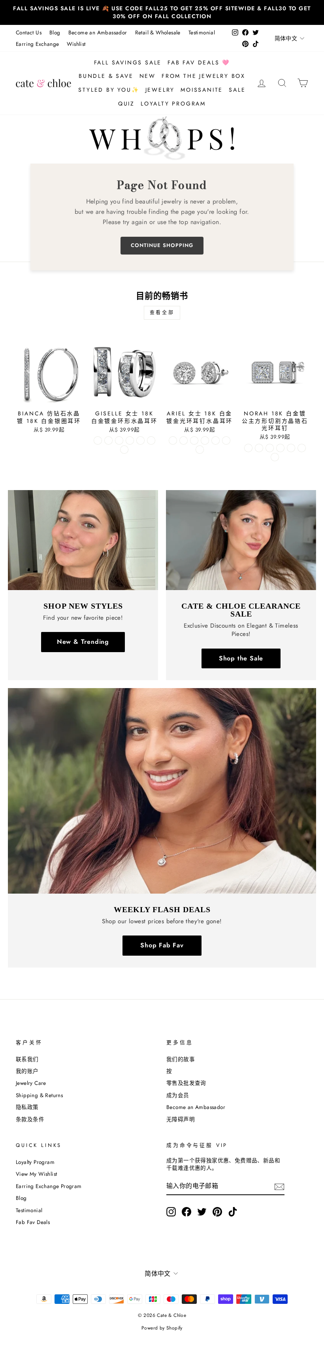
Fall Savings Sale (128, 62)
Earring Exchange (37, 44)
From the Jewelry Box (203, 76)
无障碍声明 (180, 1119)
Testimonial (201, 32)
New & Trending (83, 641)
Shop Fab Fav (162, 945)
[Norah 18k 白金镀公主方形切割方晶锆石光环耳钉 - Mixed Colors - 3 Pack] (275, 457)
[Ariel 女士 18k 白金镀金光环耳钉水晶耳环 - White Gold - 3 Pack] (205, 440)
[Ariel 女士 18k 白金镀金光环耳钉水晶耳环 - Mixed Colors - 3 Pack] (199, 449)
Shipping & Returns (39, 1095)
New (147, 76)
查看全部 (162, 312)
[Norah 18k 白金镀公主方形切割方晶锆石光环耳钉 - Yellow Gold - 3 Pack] (291, 448)
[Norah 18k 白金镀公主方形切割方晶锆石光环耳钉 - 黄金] (259, 448)
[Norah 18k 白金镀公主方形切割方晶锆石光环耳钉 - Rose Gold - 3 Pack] (301, 448)
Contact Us (28, 32)
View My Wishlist (36, 1174)
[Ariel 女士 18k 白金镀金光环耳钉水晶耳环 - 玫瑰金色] (194, 440)
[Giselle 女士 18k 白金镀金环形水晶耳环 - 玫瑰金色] (119, 440)
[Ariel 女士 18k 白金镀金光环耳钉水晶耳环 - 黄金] (183, 440)
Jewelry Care (31, 1083)
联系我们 (27, 1059)
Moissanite (202, 90)
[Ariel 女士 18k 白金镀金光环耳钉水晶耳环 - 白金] (173, 440)
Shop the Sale (241, 658)
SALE (237, 90)
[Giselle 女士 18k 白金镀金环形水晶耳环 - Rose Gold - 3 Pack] (151, 440)
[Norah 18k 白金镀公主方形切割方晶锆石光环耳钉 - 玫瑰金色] (269, 448)
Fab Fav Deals (33, 1222)
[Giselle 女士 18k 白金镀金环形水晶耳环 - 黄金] (108, 440)
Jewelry (160, 90)
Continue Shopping (162, 245)
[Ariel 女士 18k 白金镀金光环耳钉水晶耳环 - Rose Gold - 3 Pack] (226, 440)
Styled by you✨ (108, 90)
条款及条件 (30, 1119)
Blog (54, 32)
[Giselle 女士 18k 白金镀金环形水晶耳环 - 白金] (98, 440)
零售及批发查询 (186, 1083)
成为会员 (177, 1095)
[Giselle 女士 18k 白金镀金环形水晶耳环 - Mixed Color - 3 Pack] (124, 449)
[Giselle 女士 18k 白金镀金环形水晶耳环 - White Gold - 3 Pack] (130, 440)
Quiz (126, 104)
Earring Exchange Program (49, 1186)
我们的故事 (180, 1059)
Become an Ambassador (97, 32)
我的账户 (27, 1071)
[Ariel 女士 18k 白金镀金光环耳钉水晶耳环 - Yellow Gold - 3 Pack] (215, 440)
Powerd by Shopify (162, 1328)
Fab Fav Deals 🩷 (199, 62)
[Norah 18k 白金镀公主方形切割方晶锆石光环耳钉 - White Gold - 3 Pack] (280, 448)
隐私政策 (27, 1107)
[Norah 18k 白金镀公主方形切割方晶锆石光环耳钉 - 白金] (248, 448)
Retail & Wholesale (158, 32)
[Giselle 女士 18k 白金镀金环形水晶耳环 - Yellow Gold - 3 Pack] (140, 440)
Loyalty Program (173, 104)
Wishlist (76, 44)
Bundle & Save (106, 76)
